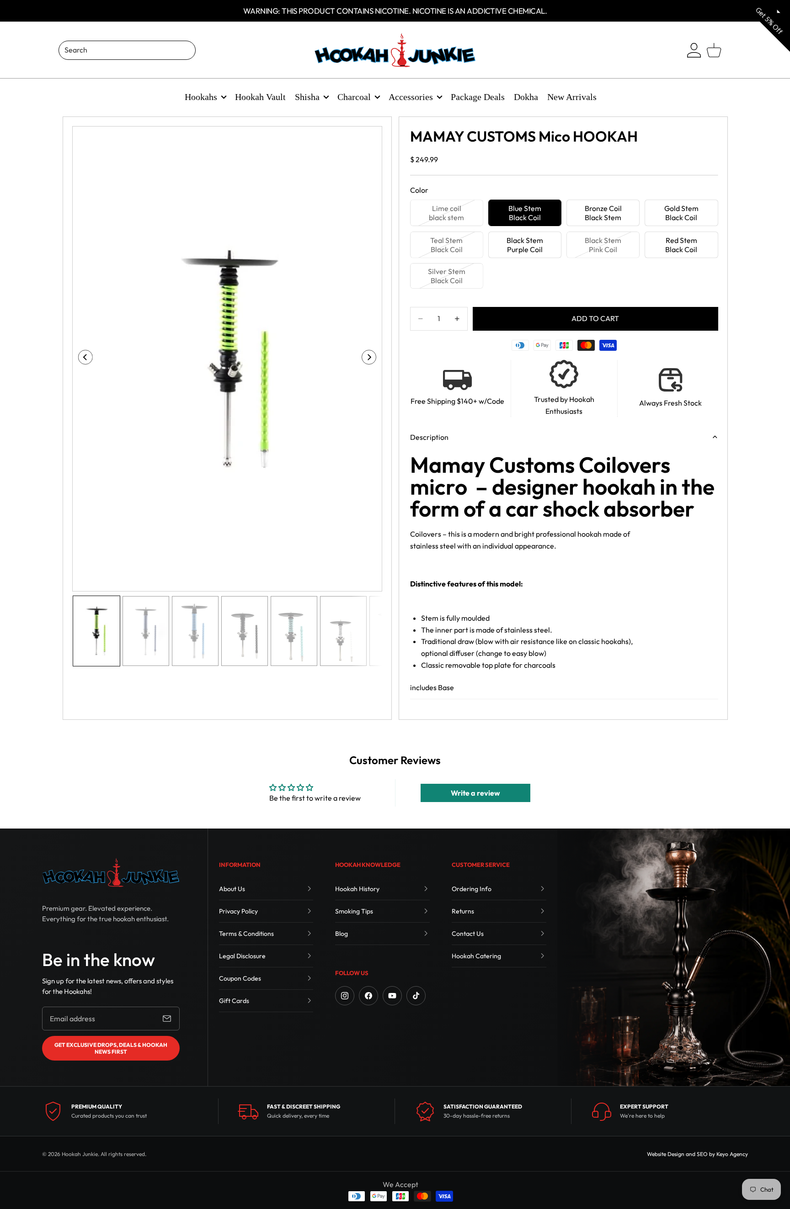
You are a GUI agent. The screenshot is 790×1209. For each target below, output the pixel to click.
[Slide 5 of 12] (294, 631)
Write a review (475, 792)
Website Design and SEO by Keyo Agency (697, 1154)
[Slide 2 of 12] (146, 631)
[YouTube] (392, 995)
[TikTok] (416, 995)
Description (429, 437)
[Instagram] (344, 995)
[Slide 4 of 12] (244, 631)
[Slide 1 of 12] (96, 631)
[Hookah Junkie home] (110, 872)
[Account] (694, 50)
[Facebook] (368, 995)
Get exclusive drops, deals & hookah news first (110, 1048)
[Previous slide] (82, 359)
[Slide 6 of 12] (343, 631)
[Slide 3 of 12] (195, 631)
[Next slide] (372, 359)
